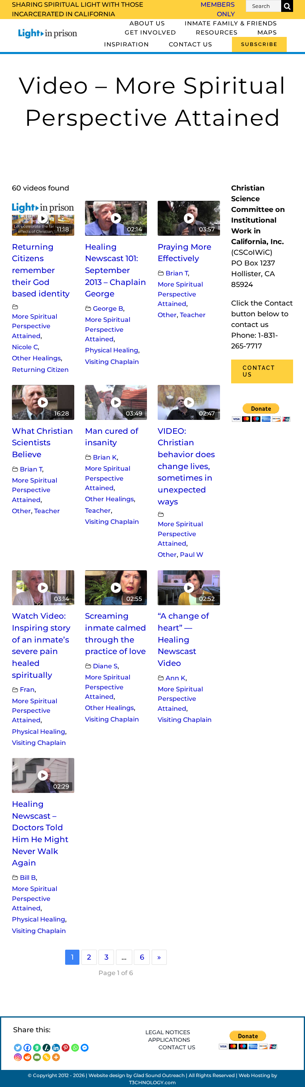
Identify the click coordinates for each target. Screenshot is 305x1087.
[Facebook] (27, 1048)
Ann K (175, 678)
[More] (56, 1057)
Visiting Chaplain (112, 362)
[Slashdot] (46, 1048)
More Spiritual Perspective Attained (34, 326)
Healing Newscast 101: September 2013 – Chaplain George (115, 270)
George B (108, 308)
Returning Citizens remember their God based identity (40, 270)
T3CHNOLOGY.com (152, 1082)
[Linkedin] (56, 1048)
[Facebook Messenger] (85, 1048)
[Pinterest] (65, 1048)
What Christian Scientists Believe (42, 442)
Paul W (191, 554)
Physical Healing (111, 350)
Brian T (177, 273)
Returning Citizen (40, 369)
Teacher (193, 315)
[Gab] (37, 1048)
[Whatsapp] (75, 1048)
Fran (27, 689)
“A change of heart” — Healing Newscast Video (183, 639)
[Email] (37, 1057)
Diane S (105, 666)
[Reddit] (27, 1057)
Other (167, 315)
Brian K (105, 457)
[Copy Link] (46, 1057)
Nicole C (25, 347)
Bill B (28, 877)
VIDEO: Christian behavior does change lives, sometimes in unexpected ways (186, 466)
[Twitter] (18, 1048)
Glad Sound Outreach (159, 1075)
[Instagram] (18, 1057)
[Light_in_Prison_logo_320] (47, 30)
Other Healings (36, 358)
